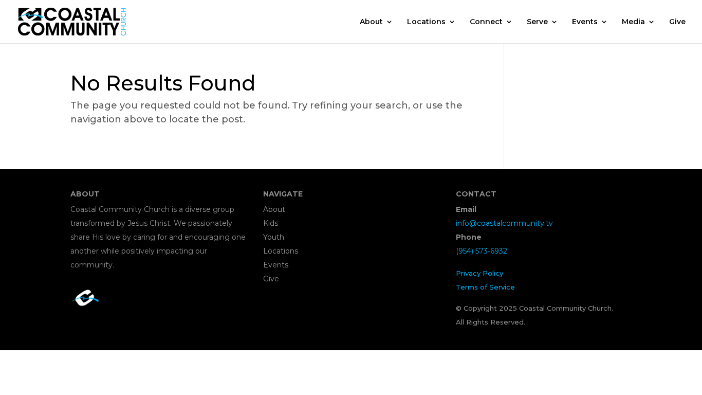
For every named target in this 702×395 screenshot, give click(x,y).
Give (677, 22)
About (371, 22)
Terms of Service (485, 287)
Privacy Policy (479, 273)
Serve (537, 22)
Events (585, 22)
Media (633, 22)
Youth (273, 237)
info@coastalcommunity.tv (504, 223)
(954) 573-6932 (481, 251)
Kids (270, 223)
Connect (486, 22)
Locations (426, 22)
